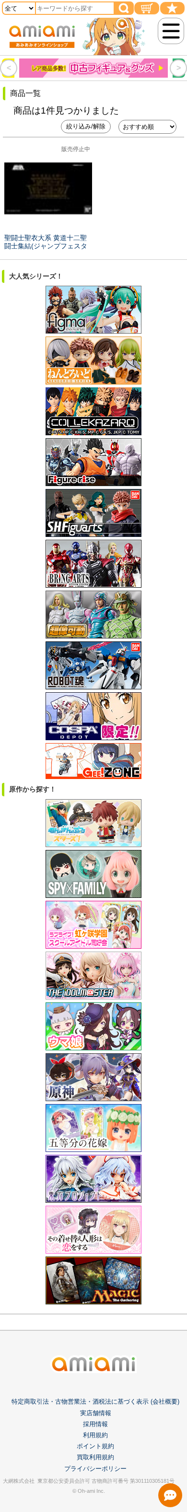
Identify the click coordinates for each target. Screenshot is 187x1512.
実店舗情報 (95, 1413)
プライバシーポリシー (95, 1468)
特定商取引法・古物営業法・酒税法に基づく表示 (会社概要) (95, 1401)
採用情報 (95, 1424)
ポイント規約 (95, 1446)
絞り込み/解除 (85, 126)
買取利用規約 (95, 1457)
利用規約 (95, 1435)
